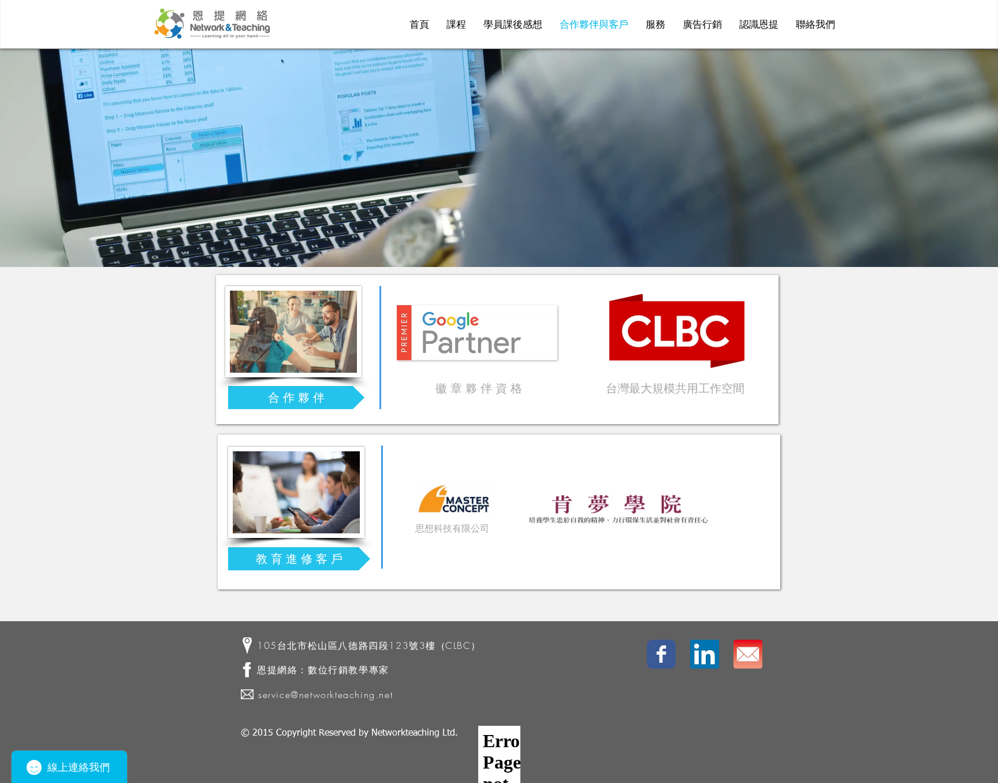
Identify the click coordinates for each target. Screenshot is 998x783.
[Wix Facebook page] (661, 654)
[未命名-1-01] (747, 654)
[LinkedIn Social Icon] (704, 654)
